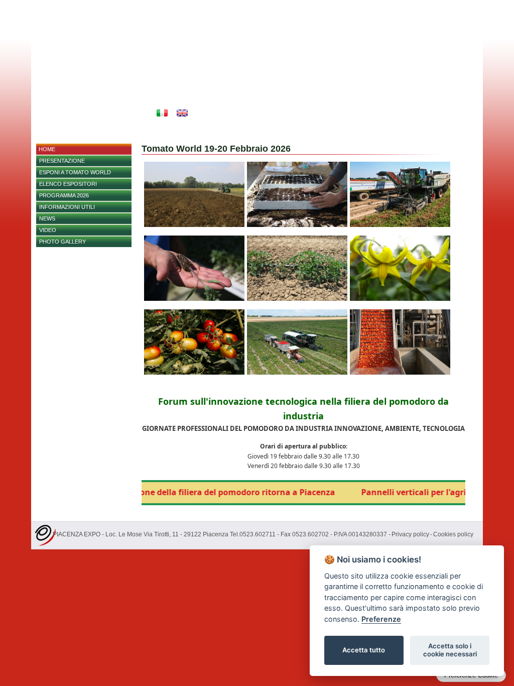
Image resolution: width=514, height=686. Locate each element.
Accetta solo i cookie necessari (450, 650)
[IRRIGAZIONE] (297, 298)
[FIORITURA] (400, 298)
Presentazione (62, 161)
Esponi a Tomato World (75, 172)
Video (47, 230)
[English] (182, 113)
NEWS (47, 218)
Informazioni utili (67, 207)
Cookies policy (453, 534)
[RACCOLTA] (297, 372)
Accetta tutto (363, 650)
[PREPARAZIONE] (194, 224)
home (47, 149)
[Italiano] (162, 113)
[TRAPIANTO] (194, 298)
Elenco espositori (68, 184)
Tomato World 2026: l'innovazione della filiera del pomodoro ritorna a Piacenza (160, 492)
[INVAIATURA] (194, 372)
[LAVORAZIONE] (400, 372)
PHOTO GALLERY (62, 242)
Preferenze (381, 619)
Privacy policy (410, 534)
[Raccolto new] (400, 224)
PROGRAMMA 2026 (64, 195)
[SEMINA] (297, 224)
